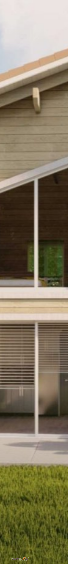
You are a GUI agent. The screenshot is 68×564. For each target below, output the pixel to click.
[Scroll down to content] (57, 560)
